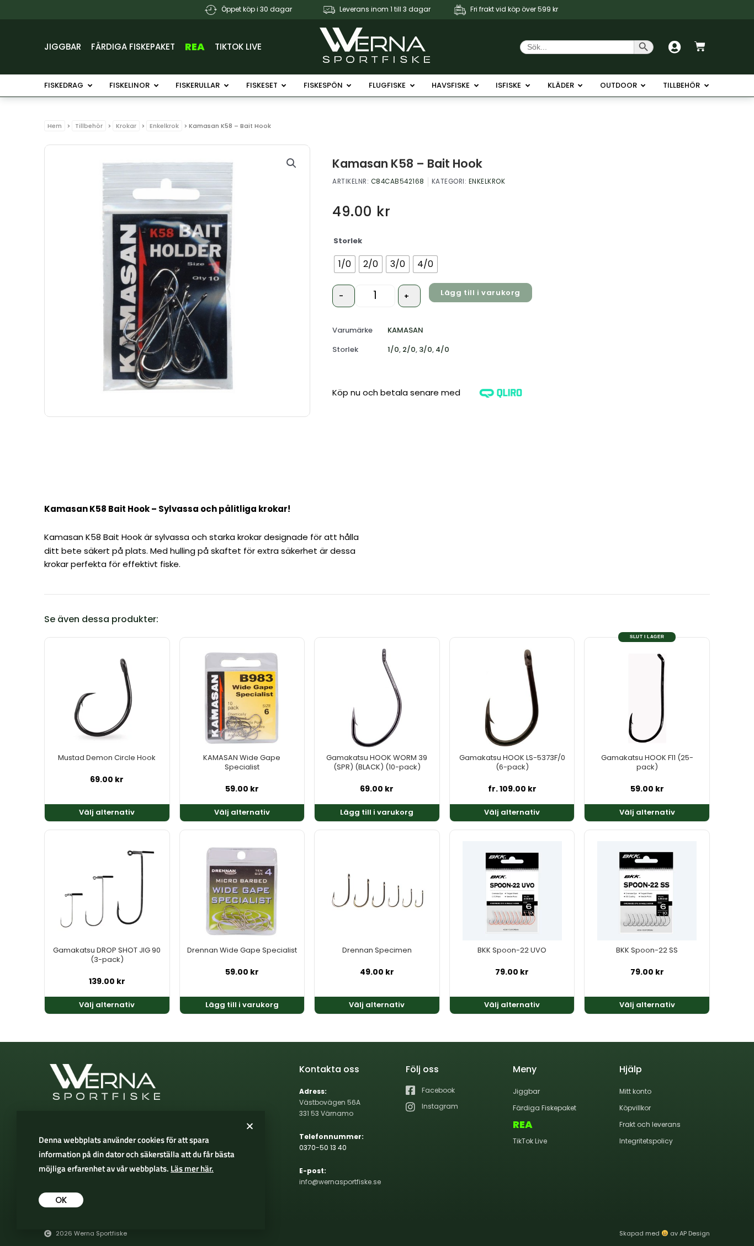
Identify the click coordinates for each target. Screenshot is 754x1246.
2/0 (409, 349)
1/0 (393, 349)
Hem (54, 125)
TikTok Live (238, 46)
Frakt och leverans (650, 1124)
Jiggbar (62, 46)
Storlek (347, 241)
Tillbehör (89, 125)
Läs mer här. (192, 1168)
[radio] (344, 264)
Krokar (126, 125)
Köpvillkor (635, 1108)
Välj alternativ (107, 812)
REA (195, 47)
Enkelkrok (164, 125)
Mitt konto (635, 1091)
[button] (291, 163)
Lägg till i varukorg (480, 292)
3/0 (425, 349)
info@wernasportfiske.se (340, 1181)
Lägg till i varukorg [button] (376, 812)
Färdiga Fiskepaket (133, 46)
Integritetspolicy (646, 1141)
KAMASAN (405, 330)
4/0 (442, 349)
